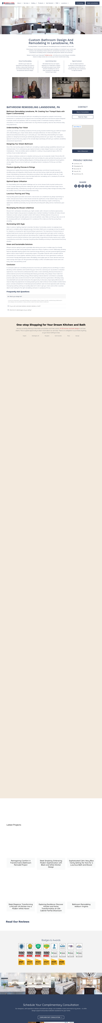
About (19, 3)
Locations (64, 3)
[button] (75, 186)
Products (40, 3)
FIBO (57, 3)
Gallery (33, 3)
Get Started (49, 3)
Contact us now (48, 55)
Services (26, 3)
